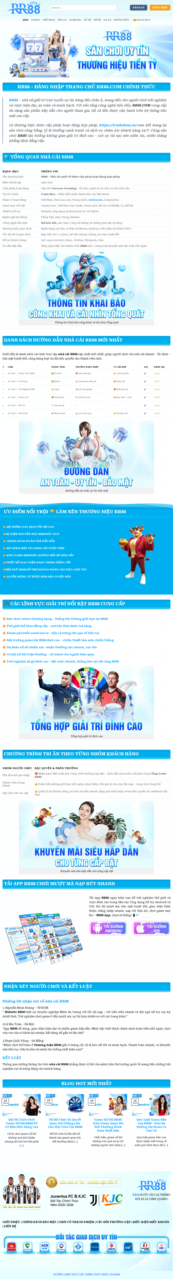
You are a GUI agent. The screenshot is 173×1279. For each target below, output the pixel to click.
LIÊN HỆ (10, 1226)
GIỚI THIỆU (11, 1222)
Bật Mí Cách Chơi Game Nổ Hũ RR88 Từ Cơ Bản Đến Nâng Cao (21, 1123)
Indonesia (96, 200)
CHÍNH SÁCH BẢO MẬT (39, 1222)
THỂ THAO (49, 20)
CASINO (35, 20)
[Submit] (119, 7)
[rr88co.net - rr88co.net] (24, 8)
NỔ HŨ (97, 20)
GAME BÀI (75, 20)
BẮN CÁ (62, 20)
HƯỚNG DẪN (121, 20)
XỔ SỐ (87, 20)
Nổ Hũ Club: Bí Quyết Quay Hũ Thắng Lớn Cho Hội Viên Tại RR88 (65, 1123)
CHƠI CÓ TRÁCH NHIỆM (76, 1222)
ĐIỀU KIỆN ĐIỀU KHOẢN (151, 1222)
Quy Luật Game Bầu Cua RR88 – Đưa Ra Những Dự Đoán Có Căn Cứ (151, 1125)
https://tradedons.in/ (118, 125)
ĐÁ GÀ (107, 20)
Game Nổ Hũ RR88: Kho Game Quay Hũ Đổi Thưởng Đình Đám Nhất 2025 (108, 1125)
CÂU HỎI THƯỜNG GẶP (113, 1222)
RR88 (25, 20)
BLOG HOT (144, 20)
